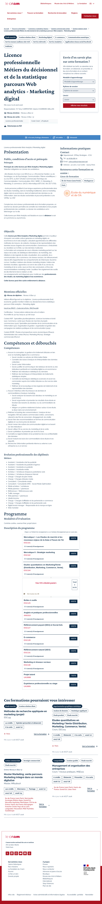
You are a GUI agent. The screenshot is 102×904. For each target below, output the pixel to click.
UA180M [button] (27, 677)
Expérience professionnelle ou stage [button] (40, 683)
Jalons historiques (14, 864)
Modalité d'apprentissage (73, 77)
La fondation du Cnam (16, 869)
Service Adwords (39, 42)
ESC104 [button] (27, 570)
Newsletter (89, 895)
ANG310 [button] (27, 615)
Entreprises (11, 19)
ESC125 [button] (27, 603)
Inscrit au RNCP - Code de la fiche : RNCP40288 (21, 308)
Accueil (6, 29)
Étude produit (58, 715)
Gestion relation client (80, 29)
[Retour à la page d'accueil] (13, 3)
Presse (45, 864)
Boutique (46, 874)
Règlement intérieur (24, 895)
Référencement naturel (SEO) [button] (37, 650)
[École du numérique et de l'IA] (79, 193)
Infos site (11, 895)
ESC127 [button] (27, 628)
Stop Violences (48, 883)
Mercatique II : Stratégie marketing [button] (39, 552)
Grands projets (13, 876)
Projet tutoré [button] (29, 674)
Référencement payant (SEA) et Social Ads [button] (43, 625)
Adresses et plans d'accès (52, 871)
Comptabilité (58, 761)
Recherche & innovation (57, 13)
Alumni (10, 871)
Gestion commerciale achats (60, 29)
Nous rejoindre (48, 867)
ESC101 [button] (27, 543)
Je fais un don (13, 874)
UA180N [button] (27, 686)
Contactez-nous (90, 16)
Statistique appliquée (79, 711)
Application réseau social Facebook (78, 42)
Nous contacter (48, 869)
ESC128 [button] (27, 640)
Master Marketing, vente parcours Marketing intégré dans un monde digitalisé (23, 777)
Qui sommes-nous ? (14, 13)
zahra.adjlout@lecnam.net (78, 162)
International (47, 881)
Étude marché (10, 37)
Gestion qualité (72, 761)
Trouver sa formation (35, 13)
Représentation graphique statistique (67, 706)
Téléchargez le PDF (14, 126)
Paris (63, 185)
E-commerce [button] (29, 637)
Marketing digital (45, 37)
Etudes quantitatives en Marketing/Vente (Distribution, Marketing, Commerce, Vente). (69, 723)
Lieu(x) (65, 95)
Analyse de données (60, 711)
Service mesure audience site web (17, 42)
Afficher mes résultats (79, 105)
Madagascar (88, 181)
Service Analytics (55, 42)
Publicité (8, 46)
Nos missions (13, 867)
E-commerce (60, 37)
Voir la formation (40, 734)
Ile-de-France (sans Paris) (71, 181)
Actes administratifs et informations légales (49, 895)
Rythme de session (70, 86)
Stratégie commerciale (32, 761)
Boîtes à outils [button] (30, 600)
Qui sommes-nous (15, 862)
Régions (74, 13)
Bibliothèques (48, 879)
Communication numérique (78, 37)
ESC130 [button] (27, 665)
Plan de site (47, 886)
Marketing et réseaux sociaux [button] (37, 662)
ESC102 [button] (27, 555)
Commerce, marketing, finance (38, 29)
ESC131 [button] (27, 653)
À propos (46, 862)
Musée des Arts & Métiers (52, 876)
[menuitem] (46, 3)
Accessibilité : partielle (75, 895)
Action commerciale (12, 761)
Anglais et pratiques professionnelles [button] (41, 613)
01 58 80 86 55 (72, 158)
